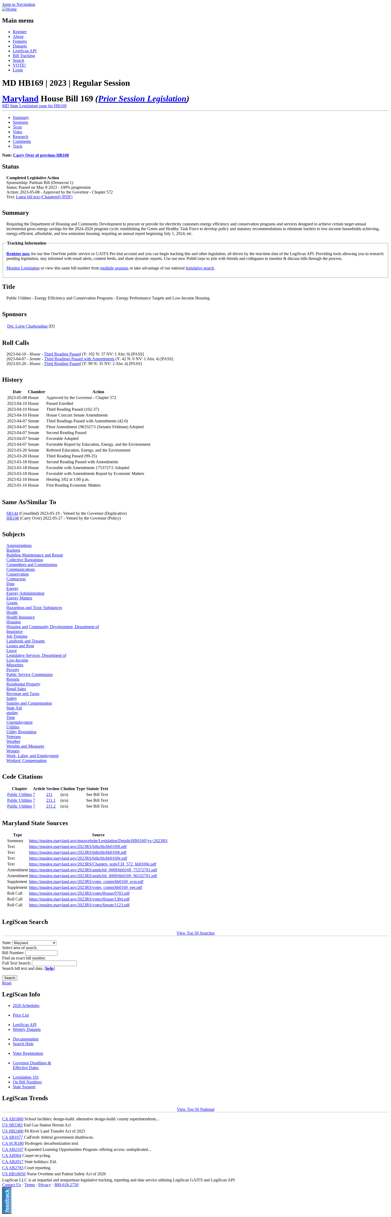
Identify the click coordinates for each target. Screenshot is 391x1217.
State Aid (14, 708)
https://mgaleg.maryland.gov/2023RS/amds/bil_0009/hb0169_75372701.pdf (93, 870)
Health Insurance (20, 617)
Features (20, 41)
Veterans (13, 736)
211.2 (51, 806)
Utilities (12, 727)
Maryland (20, 98)
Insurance (14, 631)
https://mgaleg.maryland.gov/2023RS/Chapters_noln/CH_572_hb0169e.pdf (92, 864)
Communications (20, 569)
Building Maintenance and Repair (34, 555)
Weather (13, 741)
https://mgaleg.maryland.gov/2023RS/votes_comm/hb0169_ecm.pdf (86, 881)
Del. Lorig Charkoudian (27, 326)
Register (20, 31)
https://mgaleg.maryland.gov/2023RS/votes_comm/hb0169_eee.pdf (85, 887)
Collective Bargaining (24, 560)
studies (12, 712)
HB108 (12, 518)
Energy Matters (19, 598)
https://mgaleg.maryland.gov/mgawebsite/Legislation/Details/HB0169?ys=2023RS (98, 840)
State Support (24, 1087)
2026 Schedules (26, 1005)
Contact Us (11, 1184)
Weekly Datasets (27, 1029)
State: (7, 942)
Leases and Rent (20, 646)
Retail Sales (16, 689)
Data (10, 583)
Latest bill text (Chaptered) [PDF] (44, 197)
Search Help (23, 1044)
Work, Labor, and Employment (32, 755)
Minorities (14, 665)
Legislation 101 (26, 1077)
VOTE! (19, 65)
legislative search (200, 268)
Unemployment (19, 722)
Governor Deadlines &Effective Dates (32, 1065)
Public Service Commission (29, 674)
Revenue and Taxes (22, 693)
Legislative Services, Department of (36, 655)
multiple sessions (114, 268)
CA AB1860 (12, 1119)
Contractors (16, 579)
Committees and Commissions (31, 564)
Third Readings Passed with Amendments (79, 359)
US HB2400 (12, 1131)
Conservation (17, 574)
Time (10, 717)
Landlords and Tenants (25, 641)
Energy (12, 588)
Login (18, 70)
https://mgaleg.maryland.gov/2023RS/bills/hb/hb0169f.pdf (78, 846)
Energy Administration (25, 593)
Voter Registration (28, 1053)
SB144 (12, 513)
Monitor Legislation (23, 268)
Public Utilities (19, 794)
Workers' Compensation (26, 760)
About (18, 36)
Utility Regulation (21, 732)
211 (49, 794)
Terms (29, 1184)
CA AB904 (11, 1155)
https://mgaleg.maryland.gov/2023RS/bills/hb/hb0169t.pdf (77, 852)
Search (18, 60)
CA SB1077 (12, 1137)
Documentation (26, 1039)
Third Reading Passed (62, 354)
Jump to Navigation (18, 4)
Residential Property (23, 684)
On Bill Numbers (27, 1082)
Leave (11, 650)
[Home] (9, 9)
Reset (6, 983)
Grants (12, 603)
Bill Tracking (24, 55)
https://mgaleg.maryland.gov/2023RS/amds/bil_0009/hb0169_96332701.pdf (93, 875)
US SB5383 (12, 1125)
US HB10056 (14, 1174)
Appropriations (19, 545)
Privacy (44, 1184)
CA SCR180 (13, 1143)
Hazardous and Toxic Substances (34, 607)
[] (49, 968)
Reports (12, 679)
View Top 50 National (195, 1109)
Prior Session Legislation (142, 98)
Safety (11, 698)
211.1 (51, 800)
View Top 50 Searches (196, 933)
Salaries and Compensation (29, 703)
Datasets (20, 46)
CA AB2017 (12, 1161)
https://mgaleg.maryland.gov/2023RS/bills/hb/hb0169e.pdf (78, 858)
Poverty (12, 669)
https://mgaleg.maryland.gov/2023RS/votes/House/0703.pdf (79, 893)
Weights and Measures (25, 746)
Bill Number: (13, 952)
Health (12, 612)
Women (12, 751)
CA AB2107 (12, 1149)
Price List (21, 1015)
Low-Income (17, 660)
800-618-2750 (66, 1184)
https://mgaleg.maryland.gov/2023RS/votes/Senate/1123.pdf (79, 905)
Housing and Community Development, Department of (52, 626)
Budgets (13, 550)
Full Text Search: (17, 963)
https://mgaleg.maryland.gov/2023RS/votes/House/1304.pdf (79, 899)
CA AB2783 (12, 1167)
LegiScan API (24, 51)
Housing (13, 622)
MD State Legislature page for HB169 (34, 106)
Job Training (16, 636)
